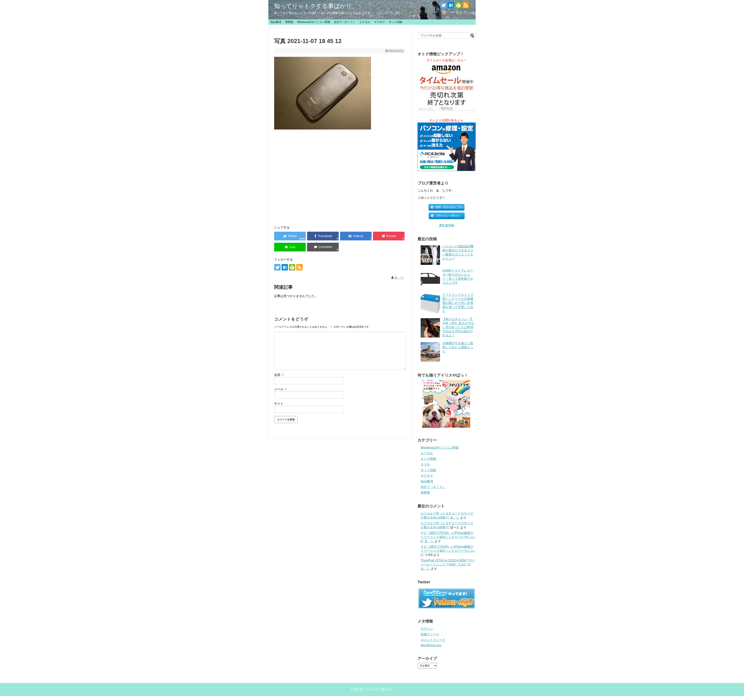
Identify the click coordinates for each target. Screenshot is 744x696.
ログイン (427, 628)
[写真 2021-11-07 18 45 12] (356, 236)
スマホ (425, 464)
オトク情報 (428, 458)
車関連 (289, 21)
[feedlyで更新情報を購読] (458, 5)
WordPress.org (431, 645)
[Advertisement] (340, 173)
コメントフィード (433, 640)
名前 (279, 374)
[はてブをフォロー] (451, 5)
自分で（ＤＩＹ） (345, 21)
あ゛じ (399, 277)
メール (280, 389)
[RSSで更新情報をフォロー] (465, 5)
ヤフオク (379, 21)
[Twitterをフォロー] (443, 5)
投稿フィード (430, 634)
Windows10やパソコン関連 (313, 21)
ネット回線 (395, 21)
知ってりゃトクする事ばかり (313, 6)
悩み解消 (275, 21)
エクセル (364, 21)
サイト (278, 403)
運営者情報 (446, 225)
